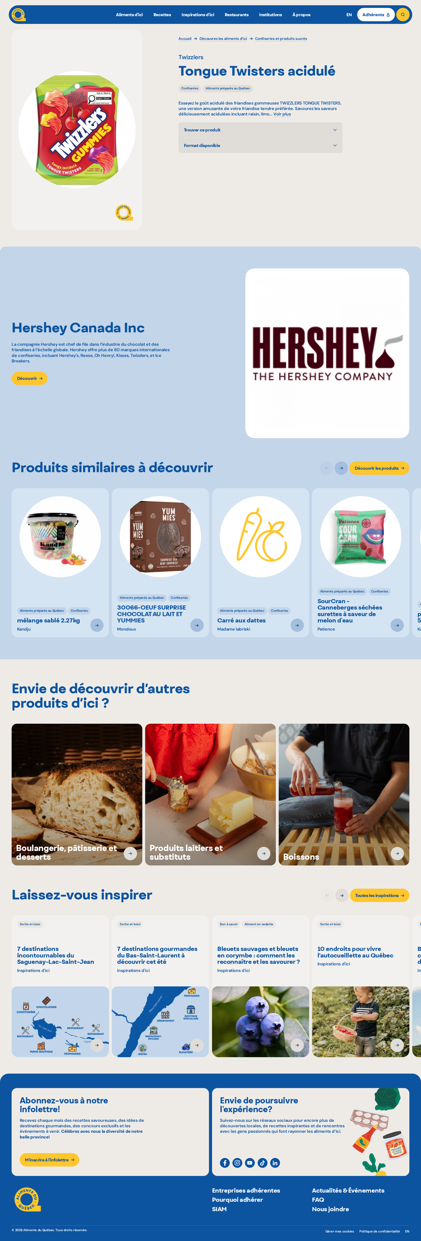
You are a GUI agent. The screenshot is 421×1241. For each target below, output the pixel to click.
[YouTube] (250, 1163)
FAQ (318, 1199)
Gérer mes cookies (339, 1232)
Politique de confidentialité (379, 1231)
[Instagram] (237, 1163)
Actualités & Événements (348, 1190)
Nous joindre (330, 1209)
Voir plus (282, 114)
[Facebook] (225, 1163)
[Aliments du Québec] (18, 14)
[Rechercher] (403, 14)
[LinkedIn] (275, 1163)
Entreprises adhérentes (246, 1190)
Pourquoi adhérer (237, 1199)
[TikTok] (263, 1163)
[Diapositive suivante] (341, 468)
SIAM (219, 1209)
